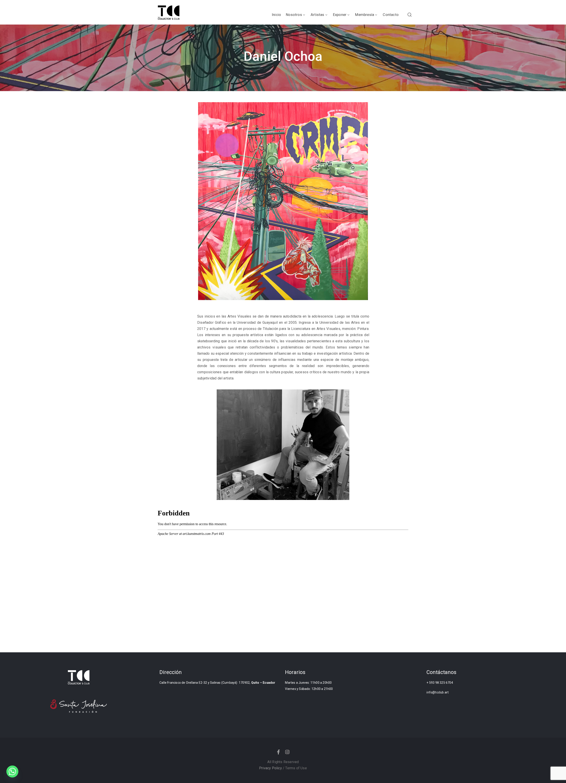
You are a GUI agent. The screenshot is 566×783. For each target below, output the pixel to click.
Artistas (317, 14)
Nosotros (294, 14)
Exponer (339, 14)
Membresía (364, 14)
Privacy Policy (270, 768)
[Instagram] (287, 752)
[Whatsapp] (12, 771)
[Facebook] (279, 752)
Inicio (276, 14)
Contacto (391, 14)
